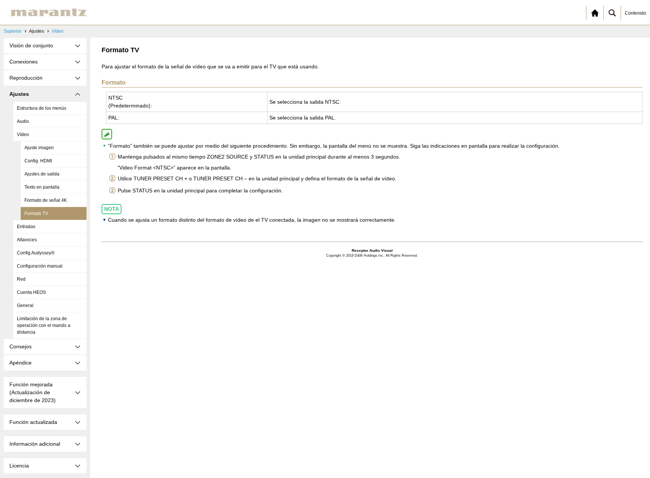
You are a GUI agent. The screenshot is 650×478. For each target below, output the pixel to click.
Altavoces (27, 239)
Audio (23, 121)
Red (21, 279)
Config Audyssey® (36, 253)
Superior (12, 31)
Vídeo (58, 31)
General (25, 305)
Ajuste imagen (39, 147)
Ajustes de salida (41, 174)
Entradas (26, 226)
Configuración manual (39, 266)
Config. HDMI (38, 160)
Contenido (635, 13)
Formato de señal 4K (45, 200)
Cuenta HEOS (31, 292)
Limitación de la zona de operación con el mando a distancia (43, 325)
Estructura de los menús (41, 108)
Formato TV (36, 213)
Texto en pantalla (41, 187)
